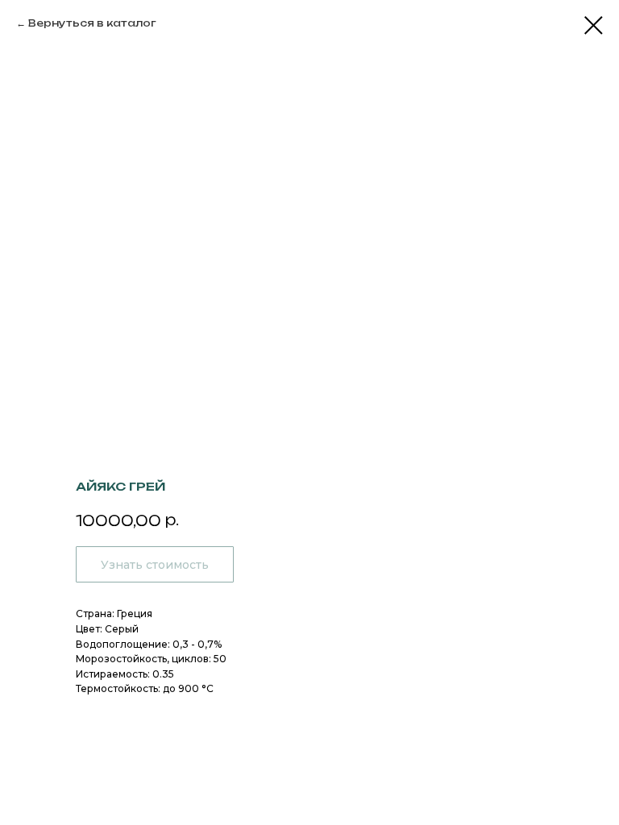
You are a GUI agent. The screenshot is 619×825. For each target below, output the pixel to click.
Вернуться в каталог (92, 23)
